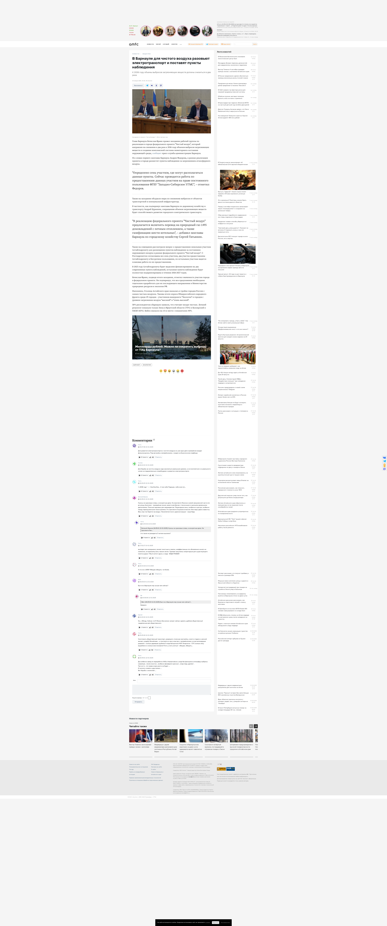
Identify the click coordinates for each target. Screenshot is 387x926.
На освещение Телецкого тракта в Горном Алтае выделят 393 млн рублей (233, 117)
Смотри (174, 44)
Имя (134, 680)
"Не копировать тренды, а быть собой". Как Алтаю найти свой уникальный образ (233, 322)
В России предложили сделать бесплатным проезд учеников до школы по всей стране (233, 77)
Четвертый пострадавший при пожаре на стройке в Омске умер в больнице (232, 588)
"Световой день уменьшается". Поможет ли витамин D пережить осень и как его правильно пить (233, 230)
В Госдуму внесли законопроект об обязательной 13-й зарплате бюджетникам (233, 163)
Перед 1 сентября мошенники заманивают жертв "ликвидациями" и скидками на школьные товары (233, 208)
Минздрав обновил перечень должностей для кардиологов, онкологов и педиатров (232, 64)
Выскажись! (138, 85)
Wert (139, 579)
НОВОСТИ (135, 54)
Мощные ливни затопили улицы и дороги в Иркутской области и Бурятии (233, 582)
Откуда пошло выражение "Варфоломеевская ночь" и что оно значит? (233, 328)
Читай (158, 44)
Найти (255, 44)
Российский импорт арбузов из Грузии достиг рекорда (231, 639)
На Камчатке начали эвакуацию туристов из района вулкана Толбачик (233, 632)
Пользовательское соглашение (138, 767)
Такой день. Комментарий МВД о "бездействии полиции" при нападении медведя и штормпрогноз (232, 381)
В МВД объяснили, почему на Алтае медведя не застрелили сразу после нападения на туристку (233, 617)
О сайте (153, 769)
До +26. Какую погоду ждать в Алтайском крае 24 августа (232, 373)
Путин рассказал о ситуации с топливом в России (233, 412)
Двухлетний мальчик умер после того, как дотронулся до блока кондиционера (233, 496)
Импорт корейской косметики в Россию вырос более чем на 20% (232, 396)
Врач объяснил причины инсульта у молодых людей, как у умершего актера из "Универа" (233, 701)
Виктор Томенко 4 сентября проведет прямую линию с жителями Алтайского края (233, 70)
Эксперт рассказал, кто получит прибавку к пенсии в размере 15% (233, 574)
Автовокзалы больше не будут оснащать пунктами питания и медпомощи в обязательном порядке (232, 404)
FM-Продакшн (155, 764)
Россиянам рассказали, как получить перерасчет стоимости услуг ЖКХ (231, 489)
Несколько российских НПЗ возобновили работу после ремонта (232, 526)
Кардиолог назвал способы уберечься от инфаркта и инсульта (232, 222)
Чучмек (140, 463)
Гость (139, 444)
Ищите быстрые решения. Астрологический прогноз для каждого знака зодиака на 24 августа (233, 337)
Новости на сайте (134, 764)
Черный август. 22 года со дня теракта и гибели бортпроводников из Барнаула (232, 275)
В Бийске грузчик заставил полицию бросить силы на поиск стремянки (231, 97)
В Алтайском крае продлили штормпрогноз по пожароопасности (233, 512)
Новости (150, 44)
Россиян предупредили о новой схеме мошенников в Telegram (231, 388)
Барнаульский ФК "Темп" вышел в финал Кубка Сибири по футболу (232, 520)
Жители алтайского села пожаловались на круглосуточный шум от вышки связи (233, 474)
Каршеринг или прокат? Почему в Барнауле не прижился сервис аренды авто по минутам (233, 267)
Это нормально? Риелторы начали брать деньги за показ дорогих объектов (232, 201)
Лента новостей (224, 52)
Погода (131, 769)
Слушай (166, 44)
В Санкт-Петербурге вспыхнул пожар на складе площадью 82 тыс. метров (232, 709)
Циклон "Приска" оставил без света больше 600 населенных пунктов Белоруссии (233, 694)
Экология (147, 365)
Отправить (138, 702)
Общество (147, 54)
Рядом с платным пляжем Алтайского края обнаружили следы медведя (233, 624)
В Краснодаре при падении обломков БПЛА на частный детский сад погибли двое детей (233, 104)
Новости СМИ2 (133, 723)
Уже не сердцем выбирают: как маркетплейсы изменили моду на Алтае (232, 367)
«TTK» (154, 797)
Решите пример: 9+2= (140, 698)
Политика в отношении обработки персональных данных (146, 780)
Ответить (158, 457)
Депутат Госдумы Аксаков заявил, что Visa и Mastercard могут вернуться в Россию (233, 110)
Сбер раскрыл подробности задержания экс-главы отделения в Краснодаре (232, 216)
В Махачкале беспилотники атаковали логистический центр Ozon (231, 57)
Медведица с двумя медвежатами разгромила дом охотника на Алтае (230, 686)
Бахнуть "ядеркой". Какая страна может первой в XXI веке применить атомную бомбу (232, 194)
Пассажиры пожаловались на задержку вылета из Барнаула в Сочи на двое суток (232, 595)
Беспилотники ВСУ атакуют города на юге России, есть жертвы (233, 237)
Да (141, 595)
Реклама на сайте (156, 767)
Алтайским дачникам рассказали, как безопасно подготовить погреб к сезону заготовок (232, 602)
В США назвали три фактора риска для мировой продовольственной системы (231, 91)
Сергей (140, 615)
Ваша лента (226, 44)
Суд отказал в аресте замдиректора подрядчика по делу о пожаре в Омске (231, 466)
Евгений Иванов (143, 497)
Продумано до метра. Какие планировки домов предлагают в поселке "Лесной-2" (232, 84)
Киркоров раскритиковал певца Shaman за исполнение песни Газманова (233, 481)
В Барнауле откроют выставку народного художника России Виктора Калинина (232, 460)
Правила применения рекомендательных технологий (145, 777)
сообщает (156, 153)
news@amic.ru (192, 776)
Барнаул (136, 365)
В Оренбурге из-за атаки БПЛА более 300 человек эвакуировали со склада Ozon (232, 609)
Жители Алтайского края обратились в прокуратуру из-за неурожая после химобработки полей (231, 505)
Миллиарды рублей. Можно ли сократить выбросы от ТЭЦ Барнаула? (170, 348)
